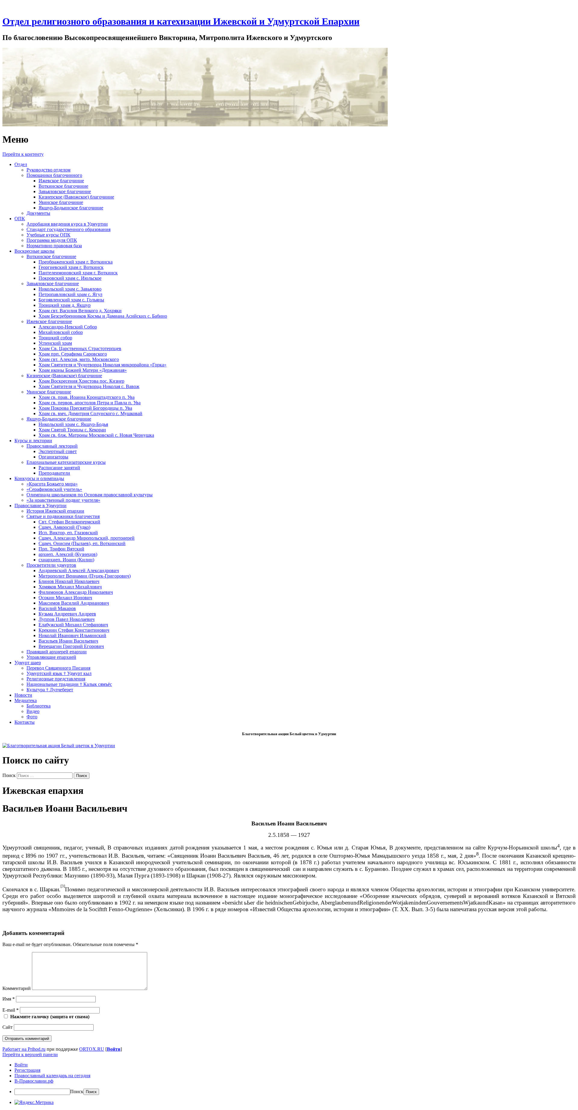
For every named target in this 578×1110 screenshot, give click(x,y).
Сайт (7, 1027)
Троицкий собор (55, 337)
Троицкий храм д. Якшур (65, 305)
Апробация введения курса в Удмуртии (67, 224)
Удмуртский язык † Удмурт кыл (59, 673)
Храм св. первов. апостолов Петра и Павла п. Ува (90, 402)
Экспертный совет (58, 451)
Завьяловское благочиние (65, 191)
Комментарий (16, 988)
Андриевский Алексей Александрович (79, 570)
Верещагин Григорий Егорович (71, 646)
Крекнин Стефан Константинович (74, 630)
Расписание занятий (59, 467)
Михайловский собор (61, 332)
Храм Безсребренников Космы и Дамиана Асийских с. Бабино (103, 316)
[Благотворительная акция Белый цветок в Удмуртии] (58, 745)
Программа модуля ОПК (51, 240)
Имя (8, 998)
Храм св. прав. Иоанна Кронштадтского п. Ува (87, 397)
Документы (38, 213)
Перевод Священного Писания (58, 668)
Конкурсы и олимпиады (39, 478)
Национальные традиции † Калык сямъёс (69, 684)
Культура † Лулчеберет (49, 689)
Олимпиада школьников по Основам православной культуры (89, 494)
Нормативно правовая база (54, 245)
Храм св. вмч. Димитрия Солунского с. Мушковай (90, 413)
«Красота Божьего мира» (52, 483)
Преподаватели (54, 473)
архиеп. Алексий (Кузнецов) (68, 554)
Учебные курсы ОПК (48, 234)
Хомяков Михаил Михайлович (70, 586)
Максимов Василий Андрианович (74, 603)
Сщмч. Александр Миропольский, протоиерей (87, 538)
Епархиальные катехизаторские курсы (66, 462)
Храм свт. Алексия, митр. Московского (79, 359)
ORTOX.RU (91, 1049)
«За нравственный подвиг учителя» (63, 500)
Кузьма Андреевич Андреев (67, 613)
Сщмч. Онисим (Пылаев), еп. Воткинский (82, 543)
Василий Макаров (57, 608)
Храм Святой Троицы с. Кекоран (72, 429)
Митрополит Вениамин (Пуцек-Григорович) (85, 575)
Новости (23, 695)
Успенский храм (55, 343)
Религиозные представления (55, 678)
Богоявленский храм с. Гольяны (71, 299)
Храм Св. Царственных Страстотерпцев (80, 348)
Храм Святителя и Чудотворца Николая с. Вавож (89, 386)
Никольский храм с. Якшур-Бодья (73, 424)
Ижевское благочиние (61, 180)
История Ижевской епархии (55, 510)
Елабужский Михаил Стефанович (73, 624)
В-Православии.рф (33, 1081)
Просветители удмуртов (51, 565)
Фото (31, 716)
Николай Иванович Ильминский (72, 635)
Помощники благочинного (54, 175)
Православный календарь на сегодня (52, 1075)
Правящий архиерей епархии (56, 651)
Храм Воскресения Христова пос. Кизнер (81, 381)
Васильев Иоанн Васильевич (68, 640)
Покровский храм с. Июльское (70, 278)
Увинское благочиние (61, 202)
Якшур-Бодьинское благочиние (71, 207)
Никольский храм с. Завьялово (70, 288)
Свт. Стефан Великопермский (69, 521)
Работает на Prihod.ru (23, 1049)
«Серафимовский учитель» (54, 489)
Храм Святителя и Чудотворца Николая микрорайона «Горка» (102, 364)
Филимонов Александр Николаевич (76, 592)
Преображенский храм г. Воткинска (76, 261)
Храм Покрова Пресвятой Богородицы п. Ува (85, 408)
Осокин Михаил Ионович (65, 597)
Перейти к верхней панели (30, 1054)
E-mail (10, 1010)
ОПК (19, 218)
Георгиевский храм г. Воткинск (71, 267)
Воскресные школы (34, 251)
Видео (32, 711)
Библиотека (38, 705)
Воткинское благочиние (63, 186)
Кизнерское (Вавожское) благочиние (76, 196)
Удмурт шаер (27, 662)
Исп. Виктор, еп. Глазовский (68, 532)
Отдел (20, 164)
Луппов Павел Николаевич (67, 619)
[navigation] (289, 1078)
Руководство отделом (48, 169)
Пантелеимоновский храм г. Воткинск (78, 272)
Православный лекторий (52, 446)
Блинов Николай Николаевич (69, 581)
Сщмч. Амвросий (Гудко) (64, 527)
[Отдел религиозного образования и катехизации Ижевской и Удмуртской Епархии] (195, 124)
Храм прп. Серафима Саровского (73, 353)
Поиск (9, 775)
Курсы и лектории (33, 440)
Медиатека (25, 700)
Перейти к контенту (23, 154)
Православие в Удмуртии (40, 505)
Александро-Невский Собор (68, 326)
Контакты (24, 722)
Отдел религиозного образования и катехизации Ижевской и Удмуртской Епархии (180, 21)
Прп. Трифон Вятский (61, 548)
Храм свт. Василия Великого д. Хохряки (80, 310)
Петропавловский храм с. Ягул (70, 294)
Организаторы (53, 456)
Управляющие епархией (51, 657)
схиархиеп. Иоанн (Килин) (66, 559)
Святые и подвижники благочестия (63, 516)
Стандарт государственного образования (68, 229)
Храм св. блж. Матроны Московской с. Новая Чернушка (96, 435)
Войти (113, 1049)
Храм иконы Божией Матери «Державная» (83, 370)
